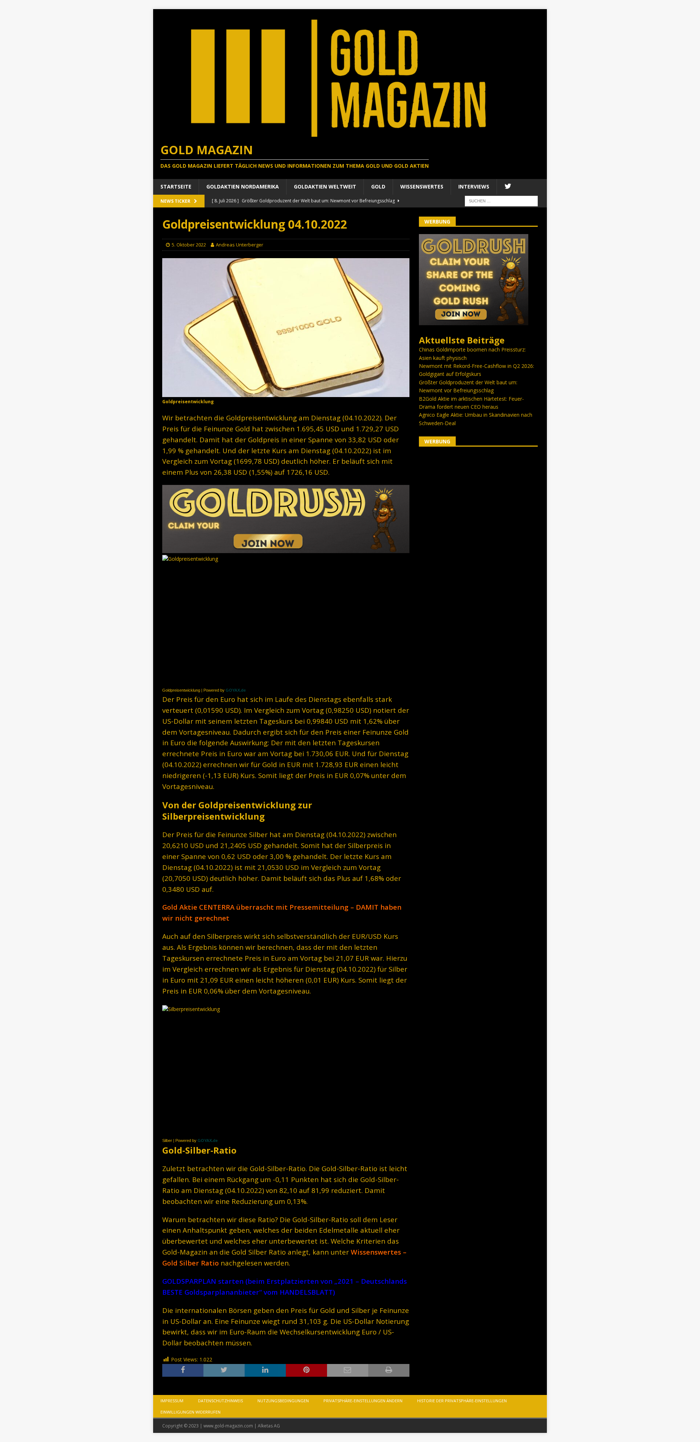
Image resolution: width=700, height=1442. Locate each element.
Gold (378, 186)
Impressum (171, 1400)
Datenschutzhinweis (220, 1400)
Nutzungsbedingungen (283, 1400)
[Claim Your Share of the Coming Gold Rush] (473, 321)
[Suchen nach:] (501, 200)
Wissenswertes (421, 186)
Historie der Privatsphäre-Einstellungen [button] (462, 1400)
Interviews (473, 186)
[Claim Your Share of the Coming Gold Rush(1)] (285, 548)
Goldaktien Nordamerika (242, 186)
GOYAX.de (236, 690)
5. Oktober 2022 (189, 244)
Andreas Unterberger (239, 244)
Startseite (175, 186)
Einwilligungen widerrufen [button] (190, 1412)
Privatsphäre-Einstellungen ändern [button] (362, 1400)
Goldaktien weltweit (325, 186)
